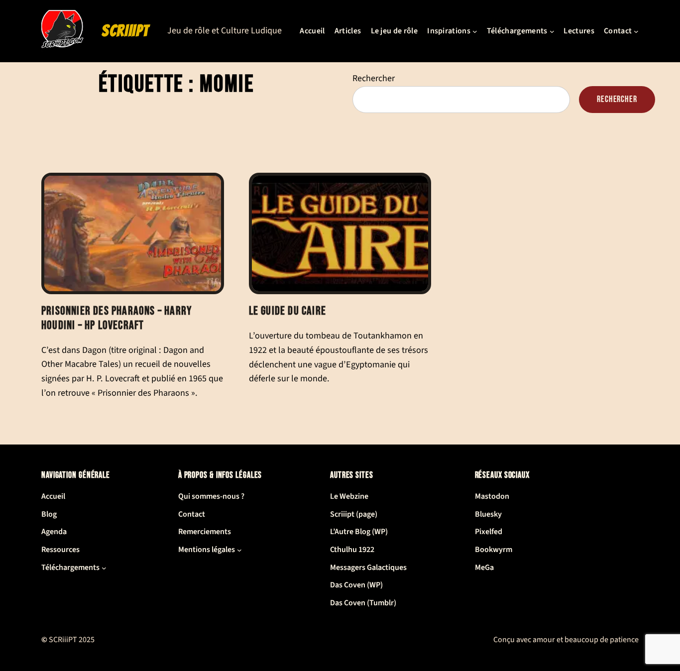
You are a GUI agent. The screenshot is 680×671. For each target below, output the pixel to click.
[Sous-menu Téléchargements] (552, 31)
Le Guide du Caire (287, 311)
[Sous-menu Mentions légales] (239, 550)
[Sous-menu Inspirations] (474, 31)
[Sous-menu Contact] (636, 31)
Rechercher (373, 78)
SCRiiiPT (125, 30)
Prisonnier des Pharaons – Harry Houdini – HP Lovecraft (116, 318)
